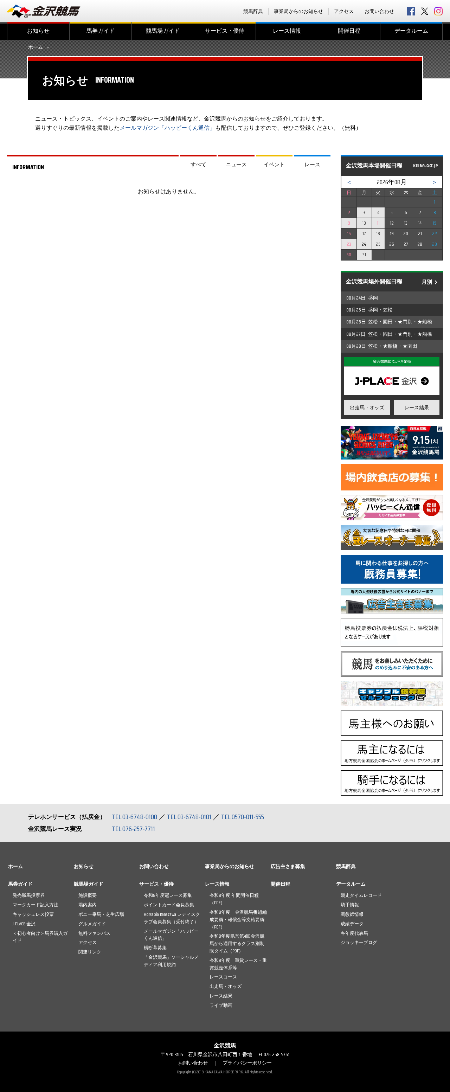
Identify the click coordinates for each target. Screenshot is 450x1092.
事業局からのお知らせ (298, 11)
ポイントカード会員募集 (169, 904)
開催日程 (349, 30)
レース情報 (287, 30)
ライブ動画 (221, 1005)
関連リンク (89, 952)
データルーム (411, 30)
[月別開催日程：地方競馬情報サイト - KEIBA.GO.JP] (425, 165)
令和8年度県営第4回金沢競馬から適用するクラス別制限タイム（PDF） (237, 943)
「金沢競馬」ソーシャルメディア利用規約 (171, 960)
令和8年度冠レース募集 (168, 895)
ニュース (236, 164)
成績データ (352, 923)
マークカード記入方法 (35, 904)
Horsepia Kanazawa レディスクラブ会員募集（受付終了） (172, 918)
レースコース (223, 977)
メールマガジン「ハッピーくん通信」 (167, 127)
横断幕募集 (155, 947)
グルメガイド (92, 923)
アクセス (344, 11)
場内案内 (87, 904)
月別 (427, 282)
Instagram (438, 11)
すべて (198, 164)
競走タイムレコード (361, 895)
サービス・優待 (224, 30)
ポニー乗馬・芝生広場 (101, 914)
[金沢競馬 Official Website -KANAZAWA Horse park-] (44, 11)
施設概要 (87, 895)
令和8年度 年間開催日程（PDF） (234, 899)
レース (312, 164)
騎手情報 (350, 904)
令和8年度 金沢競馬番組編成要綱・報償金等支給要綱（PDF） (238, 919)
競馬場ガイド (163, 30)
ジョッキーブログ (359, 942)
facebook (411, 11)
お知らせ (38, 30)
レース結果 (416, 407)
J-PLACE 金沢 (24, 923)
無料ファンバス (94, 933)
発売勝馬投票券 (29, 895)
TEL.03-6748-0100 (134, 816)
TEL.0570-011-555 (242, 816)
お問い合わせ (379, 11)
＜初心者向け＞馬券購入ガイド (40, 937)
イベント (274, 164)
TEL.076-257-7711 (133, 828)
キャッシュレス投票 (33, 914)
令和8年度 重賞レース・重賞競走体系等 (238, 964)
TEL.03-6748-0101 (189, 816)
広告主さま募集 (288, 866)
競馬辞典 (253, 11)
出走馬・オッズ (367, 407)
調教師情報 (352, 914)
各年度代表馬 (354, 933)
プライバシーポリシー (247, 1063)
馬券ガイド (100, 30)
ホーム (35, 47)
